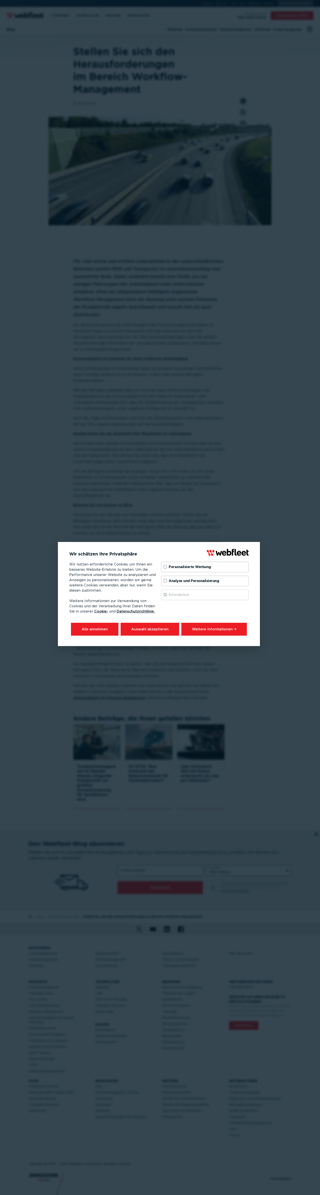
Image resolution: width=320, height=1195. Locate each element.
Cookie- (101, 611)
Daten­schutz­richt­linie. (136, 611)
